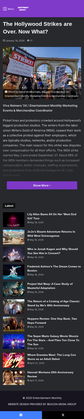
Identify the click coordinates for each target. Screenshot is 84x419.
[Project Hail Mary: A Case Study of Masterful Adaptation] (13, 289)
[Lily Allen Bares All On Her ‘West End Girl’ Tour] (13, 219)
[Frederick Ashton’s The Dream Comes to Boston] (13, 271)
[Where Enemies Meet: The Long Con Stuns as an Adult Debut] (13, 360)
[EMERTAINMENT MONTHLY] (23, 8)
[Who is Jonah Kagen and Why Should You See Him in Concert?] (13, 254)
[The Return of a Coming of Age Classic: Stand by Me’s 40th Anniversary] (13, 306)
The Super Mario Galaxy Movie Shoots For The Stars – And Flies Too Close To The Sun (53, 340)
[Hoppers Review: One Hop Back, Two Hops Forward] (13, 324)
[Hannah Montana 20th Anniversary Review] (13, 377)
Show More (41, 185)
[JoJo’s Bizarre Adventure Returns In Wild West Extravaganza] (13, 237)
